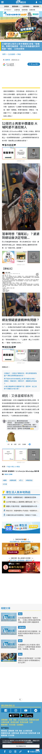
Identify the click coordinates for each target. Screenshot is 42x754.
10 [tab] (22, 14)
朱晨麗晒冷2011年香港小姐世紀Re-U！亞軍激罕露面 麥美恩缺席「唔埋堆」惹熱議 (29, 646)
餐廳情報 (4, 724)
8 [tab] (19, 14)
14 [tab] (19, 16)
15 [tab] (20, 16)
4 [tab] (22, 12)
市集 (10, 719)
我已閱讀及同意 (21, 746)
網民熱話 (4, 730)
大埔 (5, 484)
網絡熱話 (29, 480)
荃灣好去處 (14, 722)
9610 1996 (8, 474)
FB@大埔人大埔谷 (13, 466)
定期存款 (32, 10)
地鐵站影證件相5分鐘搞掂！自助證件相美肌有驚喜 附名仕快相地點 (29, 633)
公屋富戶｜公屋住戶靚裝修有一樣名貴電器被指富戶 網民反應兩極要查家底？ (20, 374)
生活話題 (11, 54)
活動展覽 (22, 627)
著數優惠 (13, 480)
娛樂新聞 (25, 10)
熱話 (19, 54)
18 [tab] (26, 16)
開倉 (15, 719)
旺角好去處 (24, 722)
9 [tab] (20, 14)
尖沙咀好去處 (23, 719)
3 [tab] (20, 12)
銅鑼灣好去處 (34, 719)
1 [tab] (17, 12)
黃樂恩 (7, 60)
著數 (5, 480)
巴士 (21, 480)
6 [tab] (26, 12)
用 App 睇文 (34, 64)
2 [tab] (19, 12)
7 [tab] (17, 14)
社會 (31, 722)
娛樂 (20, 641)
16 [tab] (22, 16)
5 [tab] (24, 12)
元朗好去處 (5, 722)
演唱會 (6, 6)
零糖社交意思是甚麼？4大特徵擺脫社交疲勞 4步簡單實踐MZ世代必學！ (29, 660)
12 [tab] (26, 14)
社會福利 (20, 724)
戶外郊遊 (12, 724)
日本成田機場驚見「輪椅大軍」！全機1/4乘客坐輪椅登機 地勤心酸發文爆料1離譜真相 (29, 620)
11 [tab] (24, 14)
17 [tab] (24, 16)
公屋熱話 (17, 10)
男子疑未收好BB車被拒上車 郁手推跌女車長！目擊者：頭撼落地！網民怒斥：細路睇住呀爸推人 (20, 380)
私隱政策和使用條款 (18, 742)
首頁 (4, 54)
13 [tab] (17, 16)
